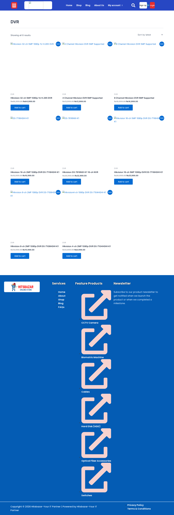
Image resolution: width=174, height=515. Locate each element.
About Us (99, 5)
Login (152, 5)
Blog (87, 5)
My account (114, 5)
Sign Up (143, 5)
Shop (79, 5)
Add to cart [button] (19, 107)
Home (69, 5)
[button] (14, 5)
